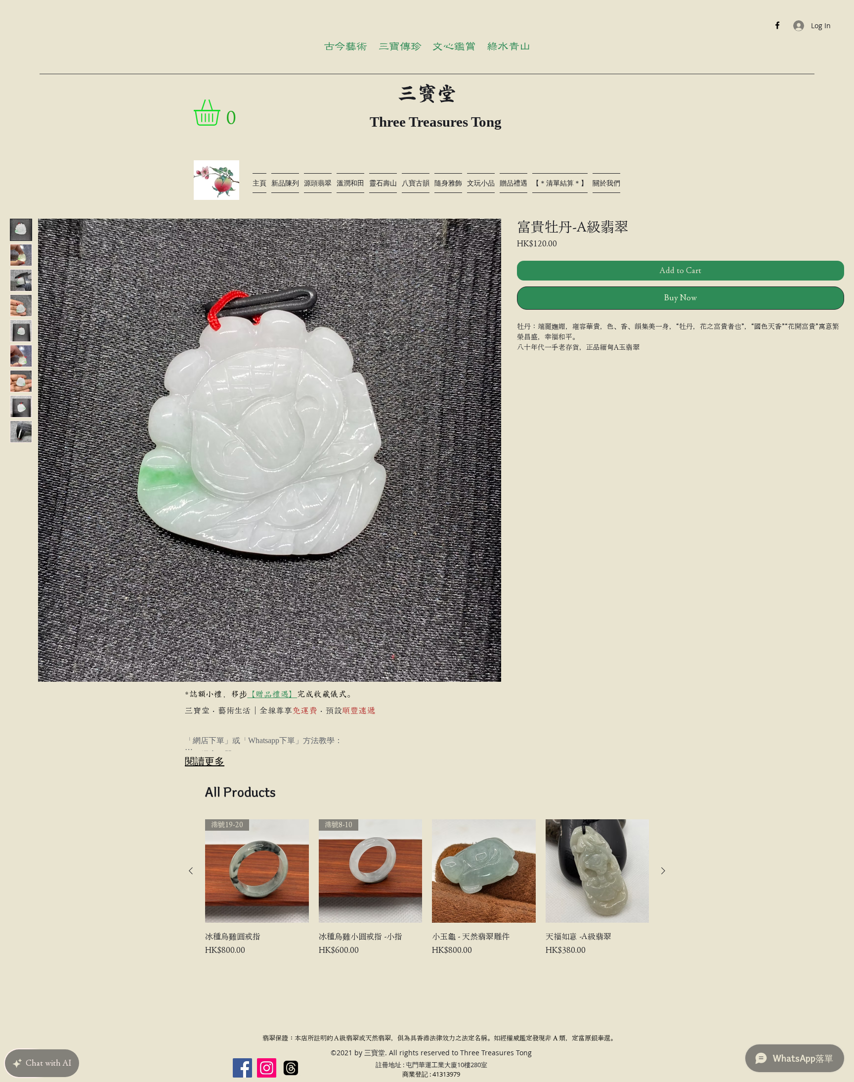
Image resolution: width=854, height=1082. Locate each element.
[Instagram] (266, 1068)
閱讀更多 (204, 761)
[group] (427, 894)
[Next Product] (663, 871)
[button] (222, 112)
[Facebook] (777, 25)
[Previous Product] (191, 871)
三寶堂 (427, 93)
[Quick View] (484, 871)
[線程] (290, 1068)
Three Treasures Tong (436, 122)
